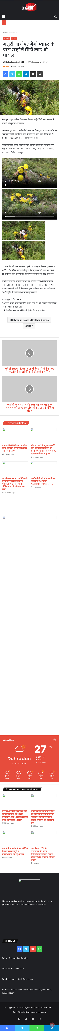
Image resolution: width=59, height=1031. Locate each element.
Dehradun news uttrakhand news (30, 320)
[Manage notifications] (52, 1025)
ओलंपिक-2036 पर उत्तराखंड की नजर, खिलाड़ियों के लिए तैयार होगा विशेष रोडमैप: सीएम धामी (43, 854)
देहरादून (14, 38)
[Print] (40, 74)
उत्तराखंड (15, 32)
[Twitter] (12, 74)
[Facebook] (5, 74)
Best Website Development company (29, 1012)
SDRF (30, 326)
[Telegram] (26, 74)
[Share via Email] (33, 74)
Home (8, 32)
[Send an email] (23, 62)
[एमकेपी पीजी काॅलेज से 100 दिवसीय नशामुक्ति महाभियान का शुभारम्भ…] (44, 468)
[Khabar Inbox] (29, 7)
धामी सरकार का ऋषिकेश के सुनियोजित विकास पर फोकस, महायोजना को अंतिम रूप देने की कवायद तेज (15, 484)
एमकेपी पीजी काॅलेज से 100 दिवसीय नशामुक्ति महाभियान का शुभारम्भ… (43, 481)
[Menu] (3, 16)
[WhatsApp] (19, 74)
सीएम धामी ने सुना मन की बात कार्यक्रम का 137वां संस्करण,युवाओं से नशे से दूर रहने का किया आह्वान (43, 449)
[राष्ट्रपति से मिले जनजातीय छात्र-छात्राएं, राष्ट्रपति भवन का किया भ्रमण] (15, 435)
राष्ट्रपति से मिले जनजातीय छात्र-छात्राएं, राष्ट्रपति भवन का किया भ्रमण (14, 448)
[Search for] (55, 16)
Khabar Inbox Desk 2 (13, 62)
